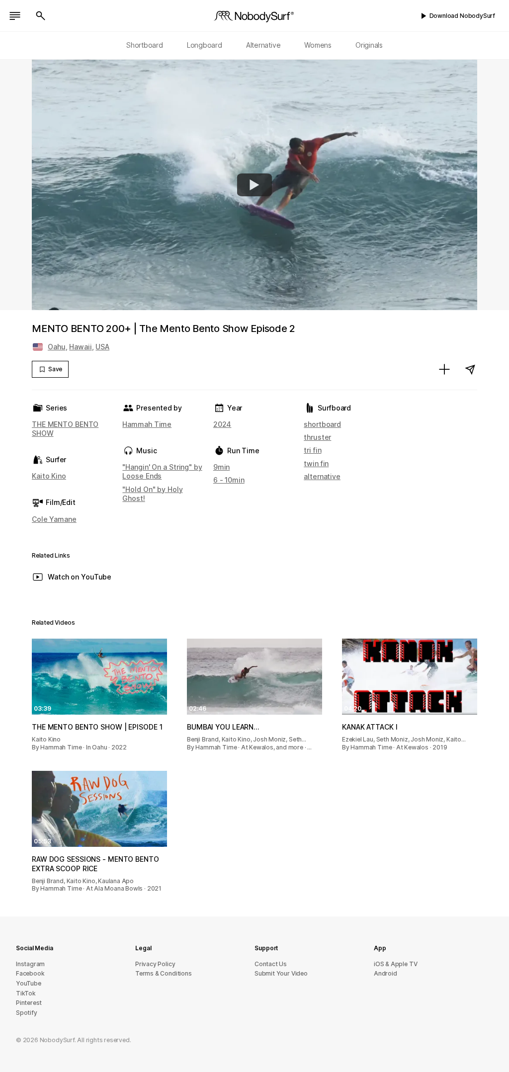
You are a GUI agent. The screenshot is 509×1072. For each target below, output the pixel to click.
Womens (318, 45)
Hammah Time (146, 424)
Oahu (57, 346)
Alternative (263, 45)
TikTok (26, 993)
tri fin (312, 450)
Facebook (30, 973)
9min (221, 467)
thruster (317, 437)
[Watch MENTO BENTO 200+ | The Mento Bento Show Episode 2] (254, 184)
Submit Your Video (281, 973)
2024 (222, 424)
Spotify (26, 1012)
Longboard (204, 45)
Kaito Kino (49, 476)
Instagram (30, 964)
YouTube (28, 983)
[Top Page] (254, 16)
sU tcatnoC (270, 964)
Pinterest (29, 1002)
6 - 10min (229, 480)
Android (385, 973)
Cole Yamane (54, 519)
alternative (322, 476)
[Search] (41, 16)
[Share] (470, 369)
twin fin (316, 463)
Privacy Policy (155, 964)
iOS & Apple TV (395, 964)
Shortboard (144, 45)
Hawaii (80, 346)
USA (102, 346)
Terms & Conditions (163, 973)
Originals (369, 45)
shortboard (322, 424)
